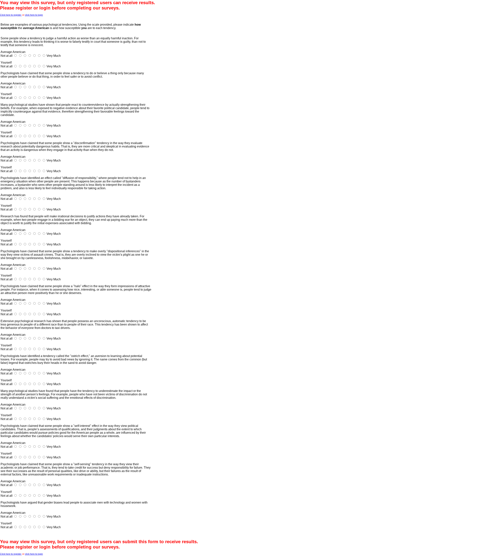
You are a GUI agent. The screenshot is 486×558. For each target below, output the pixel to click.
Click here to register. (11, 15)
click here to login (34, 15)
